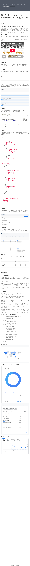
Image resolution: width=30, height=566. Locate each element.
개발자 (23, 4)
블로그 (7, 4)
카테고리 (13, 4)
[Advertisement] (15, 474)
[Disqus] (15, 507)
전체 (2, 4)
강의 (18, 4)
